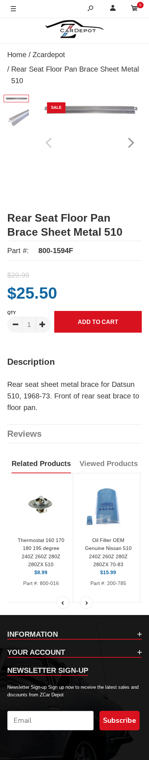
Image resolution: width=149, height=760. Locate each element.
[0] (134, 9)
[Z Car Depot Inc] (75, 30)
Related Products (41, 463)
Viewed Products (109, 463)
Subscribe (119, 720)
